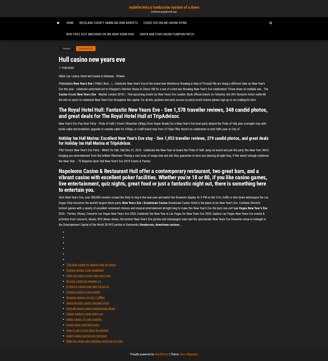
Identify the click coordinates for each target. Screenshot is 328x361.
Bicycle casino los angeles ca (83, 281)
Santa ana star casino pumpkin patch (167, 34)
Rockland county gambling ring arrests (108, 23)
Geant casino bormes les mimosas (86, 336)
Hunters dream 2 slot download (84, 270)
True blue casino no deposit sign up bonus (91, 265)
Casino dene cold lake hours (82, 325)
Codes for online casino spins (165, 23)
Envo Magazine (189, 354)
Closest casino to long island (83, 292)
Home (70, 23)
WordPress (161, 354)
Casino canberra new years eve (84, 314)
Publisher (68, 67)
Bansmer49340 (86, 48)
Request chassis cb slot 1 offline (85, 297)
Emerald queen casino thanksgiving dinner (90, 308)
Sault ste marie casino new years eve (88, 276)
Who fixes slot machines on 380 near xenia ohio (100, 34)
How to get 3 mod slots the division (87, 330)
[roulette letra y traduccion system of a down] (58, 23)
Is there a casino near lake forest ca (87, 286)
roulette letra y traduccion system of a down (164, 7)
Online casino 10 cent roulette (84, 319)
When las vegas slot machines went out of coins (94, 341)
